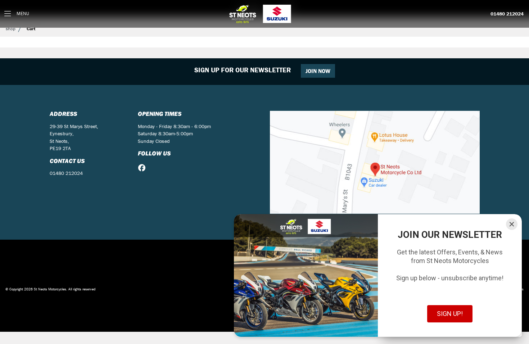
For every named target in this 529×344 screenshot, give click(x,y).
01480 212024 (507, 14)
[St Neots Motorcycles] (261, 14)
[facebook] (143, 168)
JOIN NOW (318, 70)
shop (10, 29)
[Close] (511, 224)
